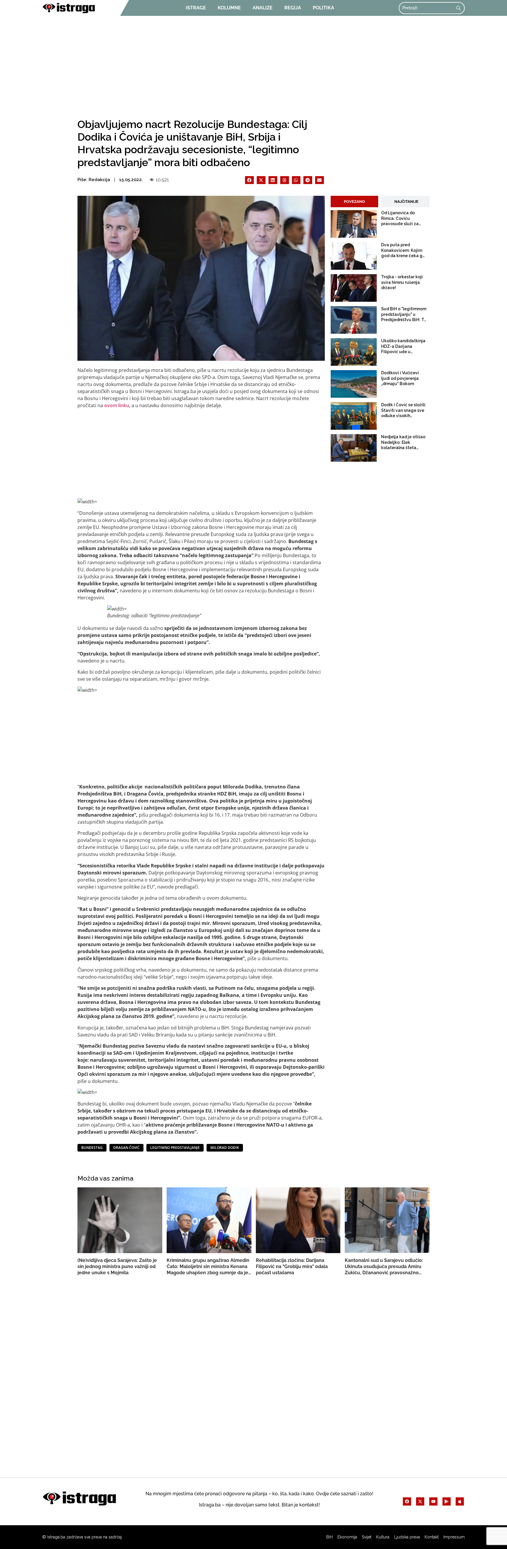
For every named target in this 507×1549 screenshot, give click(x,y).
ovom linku (116, 405)
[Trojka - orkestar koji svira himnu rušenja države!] (354, 288)
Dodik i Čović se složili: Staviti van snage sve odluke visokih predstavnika (403, 410)
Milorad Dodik (224, 1147)
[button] (249, 180)
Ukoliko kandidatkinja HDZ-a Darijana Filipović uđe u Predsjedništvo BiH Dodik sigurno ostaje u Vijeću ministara (403, 346)
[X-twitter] (420, 1501)
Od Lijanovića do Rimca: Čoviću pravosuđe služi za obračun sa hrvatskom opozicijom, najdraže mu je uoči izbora (403, 218)
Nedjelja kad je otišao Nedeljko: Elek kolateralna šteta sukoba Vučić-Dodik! (403, 442)
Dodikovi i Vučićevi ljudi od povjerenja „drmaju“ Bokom (400, 378)
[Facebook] (407, 1501)
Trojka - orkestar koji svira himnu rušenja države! (402, 282)
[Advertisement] (253, 65)
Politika (323, 8)
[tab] (354, 202)
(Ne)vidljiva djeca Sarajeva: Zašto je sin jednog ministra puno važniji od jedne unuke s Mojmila (117, 1266)
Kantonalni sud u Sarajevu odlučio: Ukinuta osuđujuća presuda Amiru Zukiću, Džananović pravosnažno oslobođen (384, 1267)
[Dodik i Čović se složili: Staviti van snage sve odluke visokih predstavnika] (354, 416)
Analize (263, 8)
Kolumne (229, 8)
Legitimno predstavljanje (175, 1147)
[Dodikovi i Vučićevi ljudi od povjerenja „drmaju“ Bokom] (354, 384)
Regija (292, 8)
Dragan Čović (126, 1147)
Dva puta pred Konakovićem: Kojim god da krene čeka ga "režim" (403, 250)
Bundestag (92, 1147)
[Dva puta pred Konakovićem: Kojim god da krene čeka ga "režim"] (354, 256)
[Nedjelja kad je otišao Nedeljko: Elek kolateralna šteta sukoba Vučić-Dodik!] (354, 448)
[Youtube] (433, 1501)
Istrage (196, 8)
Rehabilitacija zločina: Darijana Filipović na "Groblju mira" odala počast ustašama (292, 1266)
